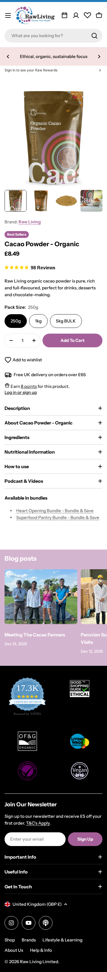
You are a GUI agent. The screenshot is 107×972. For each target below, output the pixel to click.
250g (16, 321)
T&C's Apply (38, 823)
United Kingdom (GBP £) (37, 904)
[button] (8, 56)
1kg (38, 321)
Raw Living (30, 222)
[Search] (94, 35)
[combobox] (53, 36)
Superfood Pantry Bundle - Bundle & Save (57, 517)
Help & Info (41, 950)
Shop (10, 940)
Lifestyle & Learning (62, 940)
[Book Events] (64, 15)
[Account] (75, 15)
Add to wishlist (27, 359)
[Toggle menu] (8, 15)
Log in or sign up (21, 392)
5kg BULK (66, 321)
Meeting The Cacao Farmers (35, 635)
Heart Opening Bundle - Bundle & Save (55, 510)
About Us (14, 950)
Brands (29, 940)
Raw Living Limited (39, 961)
